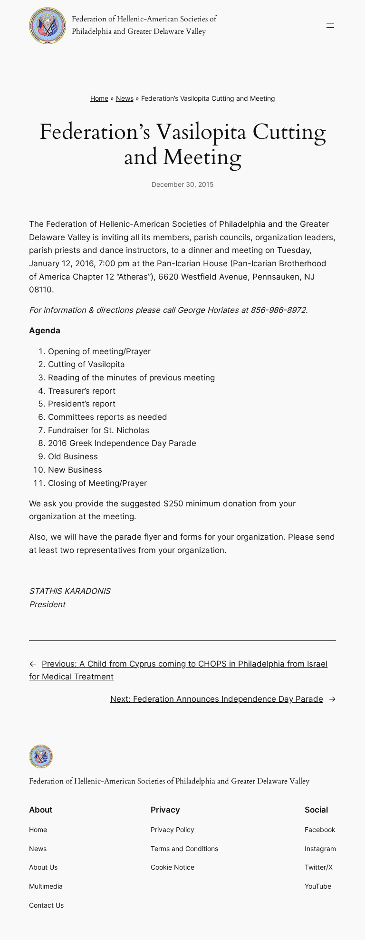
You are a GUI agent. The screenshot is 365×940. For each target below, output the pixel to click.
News (125, 98)
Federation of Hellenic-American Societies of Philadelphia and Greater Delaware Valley (169, 781)
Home (99, 98)
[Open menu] (330, 25)
